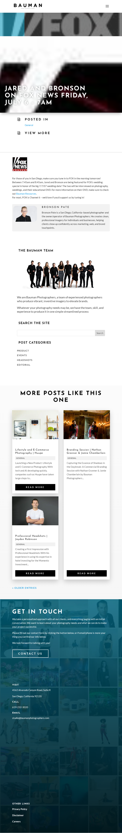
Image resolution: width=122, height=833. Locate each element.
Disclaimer (18, 815)
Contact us (30, 653)
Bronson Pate (56, 207)
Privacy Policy (19, 809)
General (29, 125)
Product (23, 351)
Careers (16, 821)
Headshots (24, 360)
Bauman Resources (26, 193)
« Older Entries (24, 587)
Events (22, 355)
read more (35, 487)
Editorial (23, 365)
